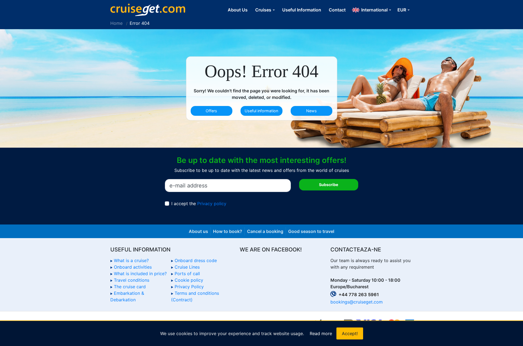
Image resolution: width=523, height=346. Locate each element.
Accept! (350, 333)
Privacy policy (211, 203)
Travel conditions (131, 280)
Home (116, 23)
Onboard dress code (196, 260)
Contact (337, 10)
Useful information (261, 110)
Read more (321, 333)
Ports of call (187, 273)
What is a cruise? (131, 260)
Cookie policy (189, 280)
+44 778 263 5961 (359, 294)
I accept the (198, 203)
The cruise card (130, 286)
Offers (211, 110)
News (311, 110)
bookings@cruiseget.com (356, 302)
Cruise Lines (187, 267)
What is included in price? (140, 273)
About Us (238, 10)
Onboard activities (133, 267)
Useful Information (301, 10)
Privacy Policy (189, 286)
